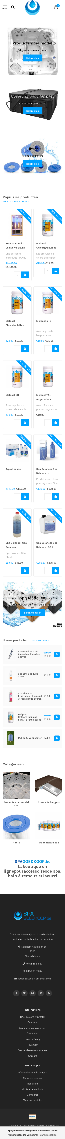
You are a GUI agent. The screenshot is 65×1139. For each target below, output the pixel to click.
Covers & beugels (45, 773)
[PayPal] (32, 1116)
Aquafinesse (13, 469)
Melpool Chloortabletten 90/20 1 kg (15, 325)
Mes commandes (32, 1078)
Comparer (32, 1094)
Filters (6, 813)
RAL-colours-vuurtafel (32, 1016)
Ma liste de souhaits (33, 1089)
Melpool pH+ (43, 321)
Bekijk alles (32, 58)
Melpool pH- (13, 395)
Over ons (32, 1022)
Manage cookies (48, 1135)
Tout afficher (38, 640)
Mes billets (32, 1083)
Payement (32, 1044)
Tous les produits (32, 1100)
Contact (32, 1055)
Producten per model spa (14, 775)
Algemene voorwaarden (32, 1028)
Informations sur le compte (32, 1072)
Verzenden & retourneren (32, 1050)
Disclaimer (32, 1033)
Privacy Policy (32, 1039)
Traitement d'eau (44, 813)
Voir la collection (15, 201)
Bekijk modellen (32, 612)
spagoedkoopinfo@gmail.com (34, 978)
